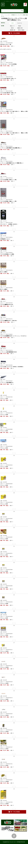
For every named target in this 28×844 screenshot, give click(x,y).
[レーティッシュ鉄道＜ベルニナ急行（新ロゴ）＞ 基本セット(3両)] (3, 104)
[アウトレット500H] (3, 531)
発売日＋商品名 (21, 30)
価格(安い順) (19, 27)
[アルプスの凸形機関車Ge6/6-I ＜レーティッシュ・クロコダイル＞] (3, 330)
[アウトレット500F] (3, 496)
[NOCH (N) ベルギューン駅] (3, 38)
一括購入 (12, 23)
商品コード (12, 25)
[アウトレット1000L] (3, 759)
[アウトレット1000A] (3, 645)
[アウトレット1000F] (3, 693)
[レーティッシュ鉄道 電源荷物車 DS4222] (3, 345)
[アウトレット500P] (3, 612)
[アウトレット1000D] (3, 661)
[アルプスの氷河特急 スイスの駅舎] (3, 248)
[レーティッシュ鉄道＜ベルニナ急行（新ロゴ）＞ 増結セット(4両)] (3, 124)
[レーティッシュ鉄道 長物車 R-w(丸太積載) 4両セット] (3, 142)
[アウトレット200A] (3, 392)
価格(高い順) (12, 30)
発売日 (12, 27)
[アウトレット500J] (3, 548)
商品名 (19, 25)
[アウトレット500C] (3, 441)
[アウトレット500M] (3, 597)
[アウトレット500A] (3, 424)
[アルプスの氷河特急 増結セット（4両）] (3, 192)
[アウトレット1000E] (3, 677)
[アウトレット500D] (3, 459)
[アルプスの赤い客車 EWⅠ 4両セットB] (3, 87)
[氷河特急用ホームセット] (3, 233)
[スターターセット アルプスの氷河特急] (3, 57)
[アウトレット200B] (3, 408)
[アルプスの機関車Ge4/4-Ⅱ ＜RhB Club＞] (3, 314)
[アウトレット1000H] (3, 725)
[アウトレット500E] (3, 477)
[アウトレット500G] (3, 514)
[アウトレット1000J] (3, 742)
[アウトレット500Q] (3, 628)
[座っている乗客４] (3, 282)
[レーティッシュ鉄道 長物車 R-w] (3, 376)
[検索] (22, 10)
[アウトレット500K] (3, 565)
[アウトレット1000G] (3, 709)
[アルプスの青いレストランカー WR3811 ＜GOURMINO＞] (3, 361)
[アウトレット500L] (3, 581)
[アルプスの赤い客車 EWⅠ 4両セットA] (3, 73)
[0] (25, 5)
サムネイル (19, 23)
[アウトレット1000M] (3, 775)
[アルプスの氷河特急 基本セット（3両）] (3, 173)
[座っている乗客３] (3, 264)
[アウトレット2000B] (3, 794)
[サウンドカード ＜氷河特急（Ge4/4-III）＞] (3, 214)
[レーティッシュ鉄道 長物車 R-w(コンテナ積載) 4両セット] (3, 157)
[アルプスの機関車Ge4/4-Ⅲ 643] (3, 298)
